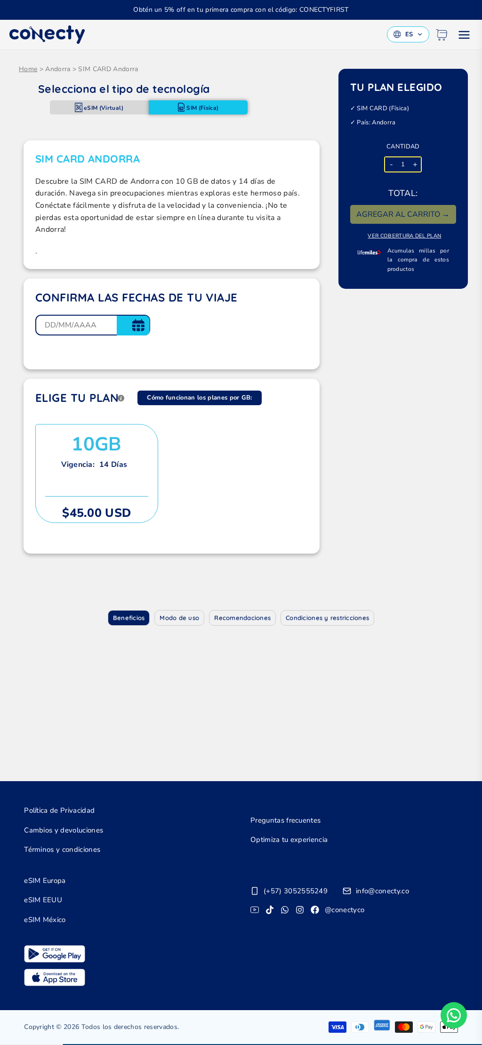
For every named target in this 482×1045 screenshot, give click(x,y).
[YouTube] (254, 910)
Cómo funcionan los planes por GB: (199, 397)
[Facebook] (315, 910)
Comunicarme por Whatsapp (454, 1015)
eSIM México (45, 919)
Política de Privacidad (59, 810)
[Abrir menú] (464, 34)
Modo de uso (179, 617)
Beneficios (129, 617)
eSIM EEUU (43, 900)
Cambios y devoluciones (63, 830)
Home (28, 69)
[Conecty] (47, 34)
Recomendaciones (242, 617)
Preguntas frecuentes (285, 820)
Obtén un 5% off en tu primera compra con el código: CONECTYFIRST (240, 9)
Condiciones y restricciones (327, 617)
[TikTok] (269, 910)
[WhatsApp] (285, 910)
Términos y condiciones (62, 849)
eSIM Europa (45, 880)
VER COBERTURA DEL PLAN (404, 235)
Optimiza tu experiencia (289, 839)
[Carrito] (441, 34)
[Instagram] (300, 910)
